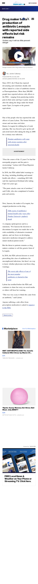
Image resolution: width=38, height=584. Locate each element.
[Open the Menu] (3, 3)
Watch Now (32, 3)
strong (13, 142)
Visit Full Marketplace (29, 328)
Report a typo (8, 315)
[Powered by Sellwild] (33, 446)
